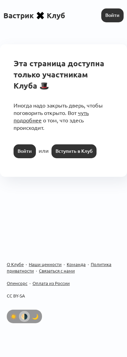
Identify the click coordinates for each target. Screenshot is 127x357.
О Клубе (15, 264)
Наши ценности (45, 264)
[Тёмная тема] (35, 316)
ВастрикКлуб (34, 15)
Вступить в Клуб (74, 151)
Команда (76, 264)
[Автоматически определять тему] (24, 316)
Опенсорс (17, 283)
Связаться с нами (57, 270)
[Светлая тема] (13, 316)
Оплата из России (51, 283)
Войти (112, 15)
